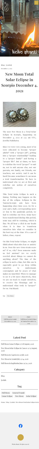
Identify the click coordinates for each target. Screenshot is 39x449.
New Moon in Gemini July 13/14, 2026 (14, 359)
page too (20, 437)
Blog (3, 65)
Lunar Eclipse (7, 396)
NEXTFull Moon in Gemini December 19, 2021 (10, 319)
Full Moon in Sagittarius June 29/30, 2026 (16, 363)
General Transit (18, 393)
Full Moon (6, 393)
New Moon (10, 296)
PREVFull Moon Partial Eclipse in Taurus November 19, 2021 (29, 320)
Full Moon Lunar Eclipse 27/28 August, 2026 (17, 344)
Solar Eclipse (31, 396)
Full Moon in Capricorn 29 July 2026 (14, 355)
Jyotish (9, 65)
